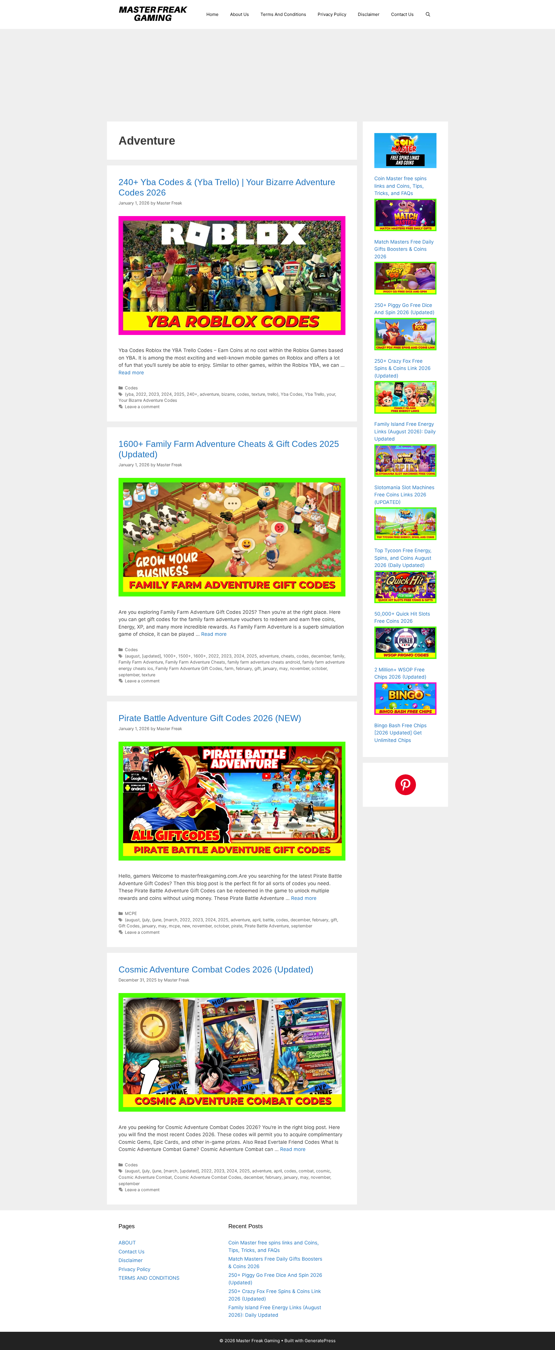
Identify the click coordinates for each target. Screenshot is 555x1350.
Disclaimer (369, 14)
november (299, 668)
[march (170, 919)
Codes (131, 387)
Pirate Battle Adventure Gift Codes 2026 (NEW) (210, 718)
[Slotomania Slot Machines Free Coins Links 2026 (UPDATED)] (405, 461)
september (129, 674)
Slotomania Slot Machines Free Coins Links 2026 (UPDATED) (404, 495)
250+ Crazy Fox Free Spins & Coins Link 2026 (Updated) (402, 368)
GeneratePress (320, 1340)
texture (258, 394)
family (338, 655)
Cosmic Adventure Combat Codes (207, 1177)
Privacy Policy (332, 14)
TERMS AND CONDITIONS (149, 1278)
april (256, 919)
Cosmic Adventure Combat (145, 1177)
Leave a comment (142, 406)
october (319, 668)
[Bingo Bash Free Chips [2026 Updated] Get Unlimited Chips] (405, 699)
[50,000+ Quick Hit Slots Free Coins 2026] (405, 588)
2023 (154, 394)
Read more (131, 372)
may (283, 668)
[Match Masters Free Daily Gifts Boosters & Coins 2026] (405, 216)
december (320, 655)
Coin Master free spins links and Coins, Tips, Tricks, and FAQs (400, 186)
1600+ (199, 655)
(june (156, 919)
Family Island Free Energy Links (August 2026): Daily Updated (405, 431)
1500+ (184, 655)
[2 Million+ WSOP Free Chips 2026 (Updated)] (405, 644)
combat (306, 1170)
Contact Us (402, 14)
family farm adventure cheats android (263, 662)
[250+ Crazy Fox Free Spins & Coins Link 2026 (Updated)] (405, 335)
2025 (179, 394)
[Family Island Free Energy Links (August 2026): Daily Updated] (405, 398)
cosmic (323, 1170)
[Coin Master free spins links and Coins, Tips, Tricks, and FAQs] (405, 151)
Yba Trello (314, 394)
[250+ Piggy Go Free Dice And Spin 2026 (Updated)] (405, 279)
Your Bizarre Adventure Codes (148, 400)
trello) (272, 394)
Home (212, 14)
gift (257, 668)
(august (132, 655)
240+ (192, 394)
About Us (239, 14)
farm (229, 668)
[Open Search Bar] (427, 14)
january (270, 668)
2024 (166, 394)
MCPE (131, 913)
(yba (129, 394)
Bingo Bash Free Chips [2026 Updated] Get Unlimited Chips (400, 733)
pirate (236, 925)
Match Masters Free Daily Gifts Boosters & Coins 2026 (404, 249)
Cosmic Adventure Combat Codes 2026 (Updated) (216, 969)
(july (146, 919)
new (186, 925)
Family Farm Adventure (141, 662)
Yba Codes (292, 394)
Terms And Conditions (283, 14)
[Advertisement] (277, 72)
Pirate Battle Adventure (267, 925)
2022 (141, 394)
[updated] (151, 655)
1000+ (169, 655)
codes (243, 394)
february (244, 668)
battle (268, 919)
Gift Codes (129, 925)
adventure (209, 394)
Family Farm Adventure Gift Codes (189, 668)
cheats (287, 655)
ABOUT (127, 1243)
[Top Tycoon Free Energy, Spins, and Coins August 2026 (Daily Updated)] (405, 524)
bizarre (228, 394)
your (331, 394)
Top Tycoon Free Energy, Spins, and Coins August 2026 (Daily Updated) (403, 558)
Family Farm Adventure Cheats (195, 662)
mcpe (174, 925)
